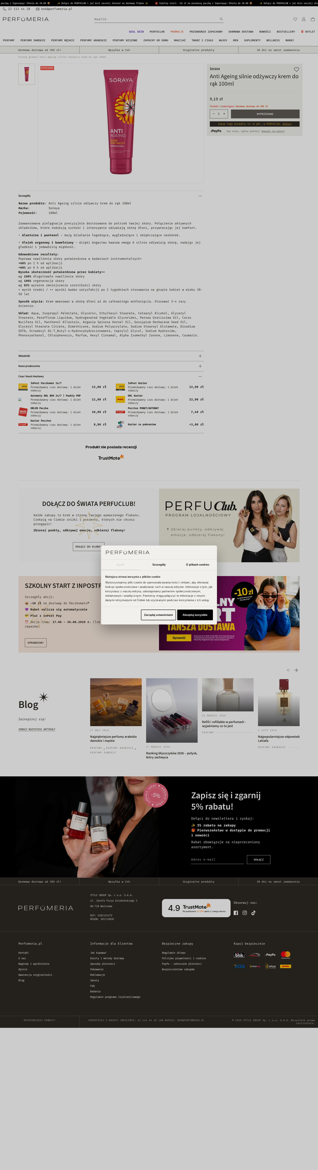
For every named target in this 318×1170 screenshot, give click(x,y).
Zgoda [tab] (120, 564)
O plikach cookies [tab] (197, 564)
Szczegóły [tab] (159, 564)
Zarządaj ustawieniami (158, 614)
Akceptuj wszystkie (195, 614)
